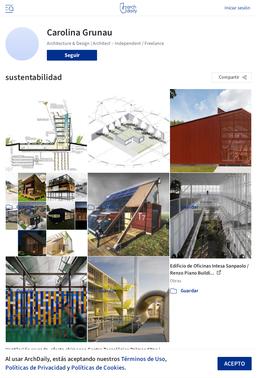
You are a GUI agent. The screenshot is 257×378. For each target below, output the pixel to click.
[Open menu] (8, 8)
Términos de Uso (143, 359)
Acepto (234, 364)
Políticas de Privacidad (35, 367)
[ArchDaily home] (128, 8)
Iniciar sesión (237, 8)
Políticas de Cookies (97, 367)
